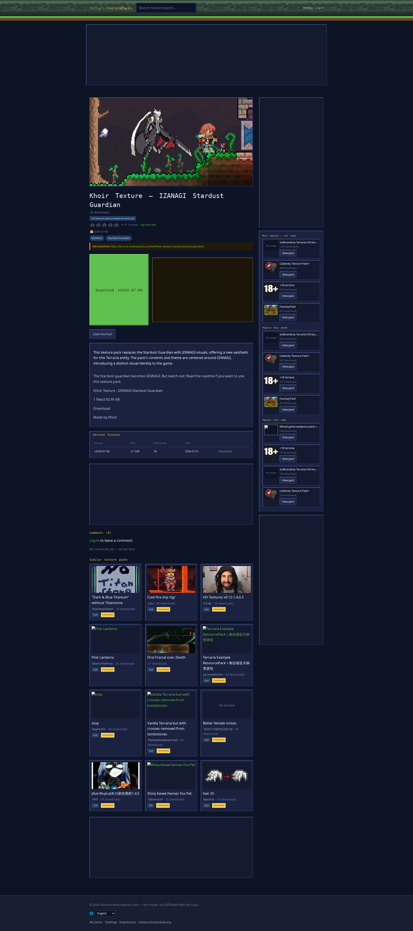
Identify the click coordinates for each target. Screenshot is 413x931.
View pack (288, 253)
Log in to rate (148, 225)
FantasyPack (288, 306)
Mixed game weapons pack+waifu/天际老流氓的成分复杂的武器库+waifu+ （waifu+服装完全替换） (299, 426)
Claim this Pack (102, 334)
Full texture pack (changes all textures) (112, 218)
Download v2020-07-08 (119, 289)
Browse (308, 8)
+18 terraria (287, 285)
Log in (320, 8)
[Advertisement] (206, 55)
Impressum (127, 922)
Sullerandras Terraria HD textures (299, 242)
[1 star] (92, 225)
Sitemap (111, 922)
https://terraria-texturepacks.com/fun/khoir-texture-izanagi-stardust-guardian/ (157, 246)
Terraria (111, 7)
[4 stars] (110, 225)
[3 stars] (104, 225)
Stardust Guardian (119, 238)
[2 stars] (98, 225)
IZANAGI (97, 238)
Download (225, 451)
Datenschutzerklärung (155, 922)
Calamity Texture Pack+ (294, 263)
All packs (95, 922)
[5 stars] (116, 225)
